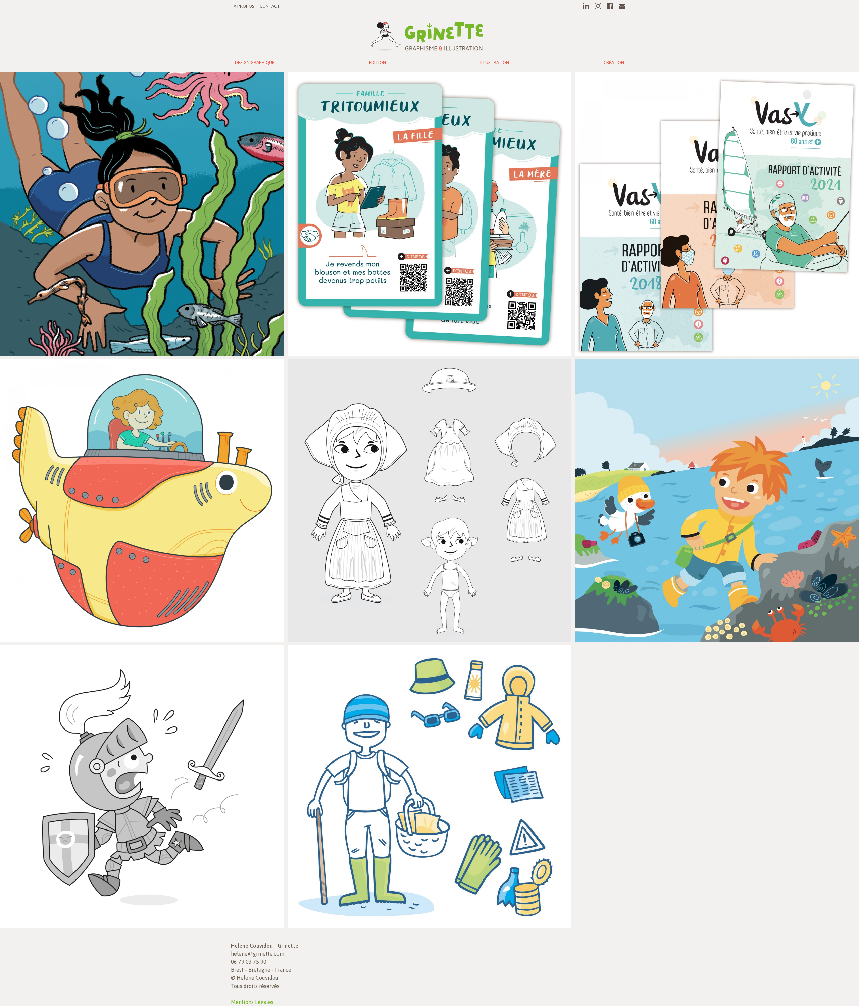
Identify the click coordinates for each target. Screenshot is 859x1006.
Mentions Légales (252, 1002)
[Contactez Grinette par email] (622, 6)
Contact (270, 6)
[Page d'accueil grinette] (427, 34)
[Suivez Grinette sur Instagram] (598, 6)
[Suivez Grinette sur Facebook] (610, 6)
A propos (244, 6)
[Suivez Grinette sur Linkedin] (586, 6)
